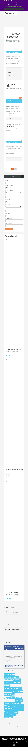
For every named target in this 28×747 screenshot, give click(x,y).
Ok (14, 744)
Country (16, 677)
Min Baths (7, 204)
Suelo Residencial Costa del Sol (13, 85)
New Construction (8, 691)
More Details (8, 66)
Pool (13, 695)
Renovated (18, 697)
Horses (7, 685)
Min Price (7, 209)
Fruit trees (17, 680)
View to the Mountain (10, 707)
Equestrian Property (8, 679)
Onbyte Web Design (14, 726)
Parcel (7, 695)
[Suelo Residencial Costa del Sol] (14, 93)
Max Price (7, 213)
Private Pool (9, 698)
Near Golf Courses (13, 688)
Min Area (8, 218)
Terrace (19, 700)
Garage (7, 682)
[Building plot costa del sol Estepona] (14, 134)
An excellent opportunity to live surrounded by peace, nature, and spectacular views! (13, 35)
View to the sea (11, 712)
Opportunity (18, 692)
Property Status (9, 190)
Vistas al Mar (8, 717)
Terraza (7, 703)
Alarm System (8, 677)
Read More (15, 352)
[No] (26, 741)
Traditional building (15, 703)
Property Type (8, 194)
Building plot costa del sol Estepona (13, 125)
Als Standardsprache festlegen (11, 2)
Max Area (8, 223)
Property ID (7, 180)
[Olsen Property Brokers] (14, 4)
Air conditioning (10, 675)
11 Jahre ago (7, 632)
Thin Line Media (7, 660)
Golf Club (16, 683)
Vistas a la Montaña (10, 715)
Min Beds (7, 199)
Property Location (9, 185)
